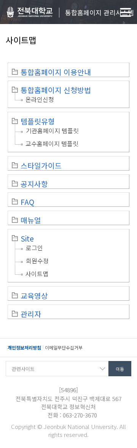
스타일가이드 (41, 165)
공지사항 (34, 184)
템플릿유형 (38, 121)
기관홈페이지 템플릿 (52, 130)
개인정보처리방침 (24, 347)
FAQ (27, 202)
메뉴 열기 (125, 12)
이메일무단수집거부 (64, 347)
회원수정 (37, 260)
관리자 (31, 314)
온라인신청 (39, 99)
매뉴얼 (31, 220)
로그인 (34, 247)
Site (27, 238)
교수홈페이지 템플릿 (51, 143)
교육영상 (34, 295)
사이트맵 (36, 273)
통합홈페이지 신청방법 (56, 90)
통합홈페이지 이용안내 (56, 72)
